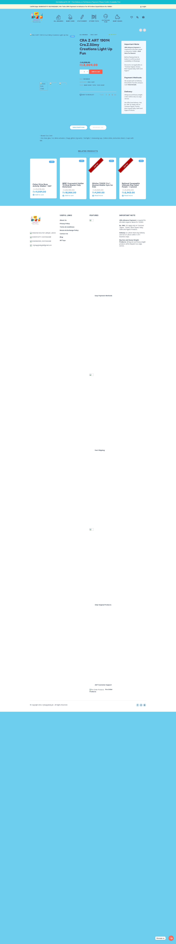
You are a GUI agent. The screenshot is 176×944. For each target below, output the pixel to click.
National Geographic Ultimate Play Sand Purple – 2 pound (131, 185)
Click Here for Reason (132, 52)
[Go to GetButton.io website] (171, 942)
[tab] (78, 128)
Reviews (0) (98, 127)
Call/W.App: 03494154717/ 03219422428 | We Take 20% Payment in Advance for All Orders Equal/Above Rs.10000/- (71, 6)
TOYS (94, 85)
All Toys (63, 240)
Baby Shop (88, 85)
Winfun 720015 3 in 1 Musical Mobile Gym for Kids (102, 185)
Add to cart (96, 72)
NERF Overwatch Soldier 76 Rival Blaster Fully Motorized (73, 185)
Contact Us (64, 234)
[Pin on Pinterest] (111, 94)
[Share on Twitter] (108, 94)
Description (78, 127)
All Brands (84, 34)
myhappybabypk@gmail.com (42, 245)
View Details (132, 85)
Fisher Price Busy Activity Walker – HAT (42, 185)
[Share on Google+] (114, 94)
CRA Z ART (94, 34)
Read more (99, 195)
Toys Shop (100, 85)
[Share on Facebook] (105, 94)
